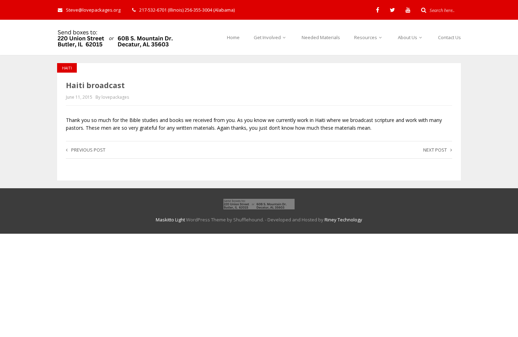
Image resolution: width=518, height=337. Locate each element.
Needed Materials (321, 37)
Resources (366, 37)
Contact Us (449, 37)
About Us (408, 37)
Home (233, 37)
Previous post (88, 150)
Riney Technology (343, 219)
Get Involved (268, 37)
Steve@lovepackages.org (93, 10)
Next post (435, 150)
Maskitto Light (170, 219)
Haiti (67, 68)
